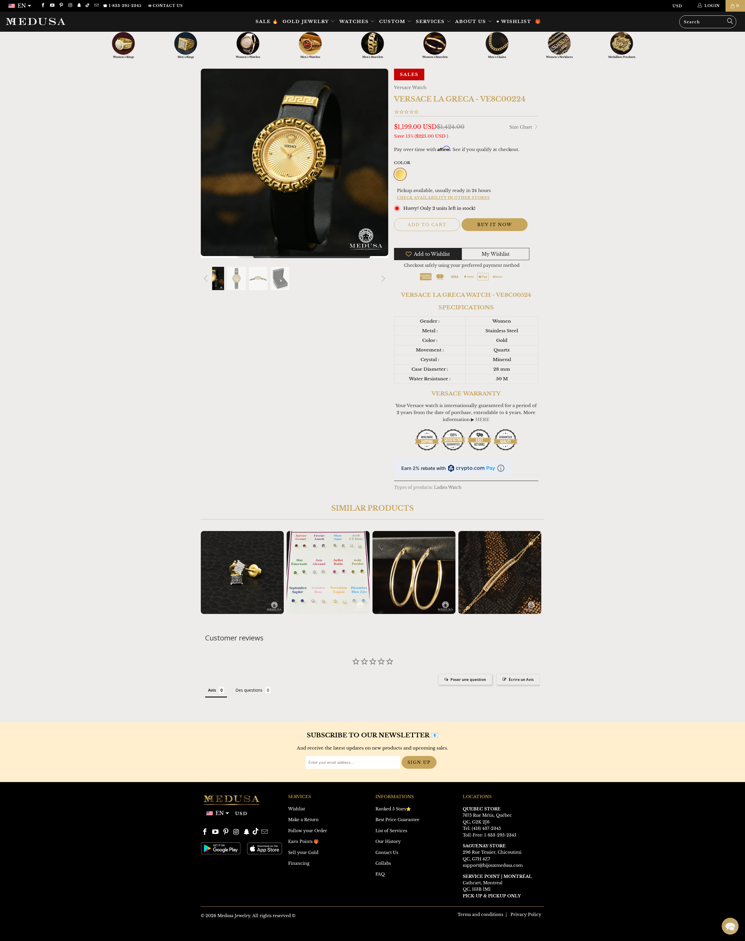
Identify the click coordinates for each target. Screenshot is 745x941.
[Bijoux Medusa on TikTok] (88, 5)
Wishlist (296, 809)
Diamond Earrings (242, 572)
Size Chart (521, 127)
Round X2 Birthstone (328, 572)
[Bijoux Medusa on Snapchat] (79, 5)
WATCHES (354, 21)
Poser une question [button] (468, 679)
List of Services (391, 830)
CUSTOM (393, 21)
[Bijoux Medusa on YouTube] (51, 5)
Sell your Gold (303, 852)
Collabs (383, 863)
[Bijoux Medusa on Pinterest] (60, 5)
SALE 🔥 (267, 21)
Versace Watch (410, 87)
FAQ (380, 874)
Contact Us (386, 852)
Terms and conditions (480, 914)
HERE (482, 419)
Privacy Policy (525, 914)
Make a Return (303, 819)
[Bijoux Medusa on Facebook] (42, 5)
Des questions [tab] (248, 690)
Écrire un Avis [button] (521, 679)
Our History (388, 841)
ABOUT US (471, 21)
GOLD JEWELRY (306, 21)
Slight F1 (499, 572)
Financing (298, 863)
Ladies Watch (448, 487)
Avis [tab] (212, 690)
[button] (730, 926)
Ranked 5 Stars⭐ (393, 809)
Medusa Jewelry (233, 915)
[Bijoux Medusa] (62, 21)
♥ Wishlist (513, 21)
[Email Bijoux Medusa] (95, 5)
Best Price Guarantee (397, 819)
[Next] (383, 278)
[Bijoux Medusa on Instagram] (70, 5)
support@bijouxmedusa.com (493, 865)
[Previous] (206, 278)
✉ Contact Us (165, 5)
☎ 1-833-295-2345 (122, 5)
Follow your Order (307, 830)
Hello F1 (413, 572)
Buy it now (494, 224)
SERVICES (431, 21)
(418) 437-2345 (486, 828)
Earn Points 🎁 (303, 841)
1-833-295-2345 (500, 835)
